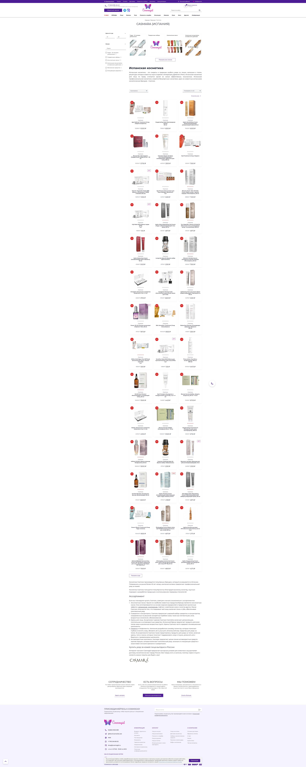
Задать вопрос (120, 695)
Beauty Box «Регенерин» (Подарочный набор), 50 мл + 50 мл (140, 157)
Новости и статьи (142, 1)
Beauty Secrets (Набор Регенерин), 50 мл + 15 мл (165, 428)
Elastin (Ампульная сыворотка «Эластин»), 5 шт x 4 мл (140, 428)
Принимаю (194, 760)
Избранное (198, 1)
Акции (119, 1)
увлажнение (142, 607)
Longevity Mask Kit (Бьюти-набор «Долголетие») (165, 259)
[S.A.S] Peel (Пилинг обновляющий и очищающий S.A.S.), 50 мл (140, 395)
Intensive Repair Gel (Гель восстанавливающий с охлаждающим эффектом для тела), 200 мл (165, 158)
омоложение (153, 607)
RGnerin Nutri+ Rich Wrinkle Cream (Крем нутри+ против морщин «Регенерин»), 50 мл (190, 192)
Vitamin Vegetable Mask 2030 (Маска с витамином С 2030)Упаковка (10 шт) (140, 192)
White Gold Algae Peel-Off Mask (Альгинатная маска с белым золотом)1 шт (140, 361)
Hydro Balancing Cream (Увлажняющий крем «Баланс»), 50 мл (140, 260)
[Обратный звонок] (212, 383)
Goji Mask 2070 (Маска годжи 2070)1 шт (140, 226)
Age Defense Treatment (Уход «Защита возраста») (140, 123)
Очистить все (195, 96)
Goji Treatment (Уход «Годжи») (190, 156)
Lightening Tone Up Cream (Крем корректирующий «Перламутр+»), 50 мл (190, 293)
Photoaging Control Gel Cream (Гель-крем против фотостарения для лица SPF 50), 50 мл (165, 562)
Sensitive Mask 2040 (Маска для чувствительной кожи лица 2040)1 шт (165, 360)
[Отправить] (199, 710)
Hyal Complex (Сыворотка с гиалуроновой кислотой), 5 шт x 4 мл (165, 395)
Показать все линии (165, 59)
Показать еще (135, 575)
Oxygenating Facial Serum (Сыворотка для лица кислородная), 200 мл (190, 429)
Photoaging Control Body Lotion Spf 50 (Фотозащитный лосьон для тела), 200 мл (165, 529)
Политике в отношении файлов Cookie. (170, 762)
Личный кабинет (185, 1)
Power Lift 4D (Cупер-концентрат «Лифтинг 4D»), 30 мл (141, 326)
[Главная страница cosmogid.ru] (148, 8)
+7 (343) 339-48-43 (113, 5)
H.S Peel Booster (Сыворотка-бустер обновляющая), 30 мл (140, 494)
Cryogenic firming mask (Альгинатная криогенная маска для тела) (165, 293)
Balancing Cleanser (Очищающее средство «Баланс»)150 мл (190, 327)
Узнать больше (186, 695)
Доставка (132, 1)
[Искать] (199, 10)
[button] (187, 15)
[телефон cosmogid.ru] (105, 5)
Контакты (152, 1)
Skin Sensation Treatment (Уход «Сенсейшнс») (165, 326)
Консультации (161, 1)
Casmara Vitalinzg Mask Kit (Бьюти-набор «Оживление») (165, 462)
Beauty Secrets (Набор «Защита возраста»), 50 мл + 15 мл (190, 394)
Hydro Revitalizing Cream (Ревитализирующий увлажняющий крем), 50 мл (190, 123)
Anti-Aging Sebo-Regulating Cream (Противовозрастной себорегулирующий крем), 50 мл (190, 495)
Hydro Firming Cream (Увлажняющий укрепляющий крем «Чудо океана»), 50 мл (165, 495)
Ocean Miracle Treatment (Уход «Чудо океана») (140, 528)
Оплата (125, 1)
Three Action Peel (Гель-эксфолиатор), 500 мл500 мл (190, 360)
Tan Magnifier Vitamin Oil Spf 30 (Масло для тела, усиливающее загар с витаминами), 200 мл (190, 226)
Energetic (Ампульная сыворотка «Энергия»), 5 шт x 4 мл (140, 292)
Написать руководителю (153, 695)
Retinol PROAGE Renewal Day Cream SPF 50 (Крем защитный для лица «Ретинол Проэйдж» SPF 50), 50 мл (140, 563)
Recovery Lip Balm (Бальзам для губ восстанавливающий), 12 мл (190, 462)
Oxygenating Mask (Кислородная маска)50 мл (165, 123)
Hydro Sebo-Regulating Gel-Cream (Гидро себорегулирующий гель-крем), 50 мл (165, 226)
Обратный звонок (113, 10)
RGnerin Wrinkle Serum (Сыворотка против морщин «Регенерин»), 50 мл (190, 260)
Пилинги (134, 628)
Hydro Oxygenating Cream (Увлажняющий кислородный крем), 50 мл (190, 562)
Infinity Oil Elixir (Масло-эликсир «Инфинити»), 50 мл (140, 462)
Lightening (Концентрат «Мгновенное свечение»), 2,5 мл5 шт (190, 529)
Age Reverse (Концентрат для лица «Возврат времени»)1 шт (165, 192)
